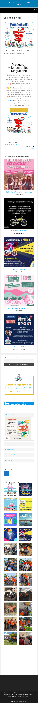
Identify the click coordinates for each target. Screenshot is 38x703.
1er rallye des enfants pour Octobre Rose (19, 308)
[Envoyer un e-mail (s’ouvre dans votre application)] (20, 4)
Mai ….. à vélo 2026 (10, 455)
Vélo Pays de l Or (10, 10)
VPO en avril (8, 460)
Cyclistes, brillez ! (19, 269)
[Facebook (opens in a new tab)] (18, 4)
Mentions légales (8, 692)
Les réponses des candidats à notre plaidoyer (19, 698)
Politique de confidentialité (20, 692)
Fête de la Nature (9, 414)
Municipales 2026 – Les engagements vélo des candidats (18, 694)
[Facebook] (6, 473)
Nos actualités (10, 53)
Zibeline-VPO (10, 51)
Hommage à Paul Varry (19, 231)
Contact (31, 692)
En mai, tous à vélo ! (10, 449)
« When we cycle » (10, 444)
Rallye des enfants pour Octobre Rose (19, 192)
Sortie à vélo (21, 53)
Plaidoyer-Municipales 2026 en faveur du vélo (18, 696)
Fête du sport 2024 (19, 347)
